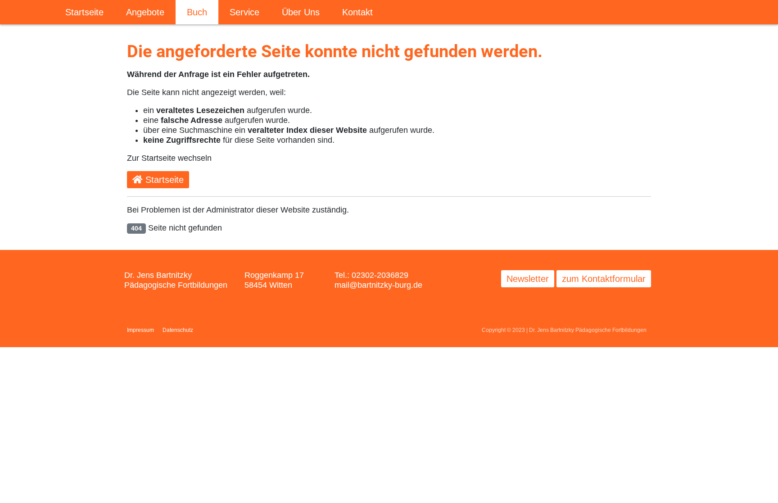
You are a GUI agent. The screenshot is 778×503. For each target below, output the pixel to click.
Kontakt (357, 12)
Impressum (140, 330)
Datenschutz (178, 330)
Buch (197, 12)
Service (244, 12)
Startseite (84, 12)
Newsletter (528, 279)
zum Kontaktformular (604, 279)
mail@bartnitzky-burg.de (378, 285)
